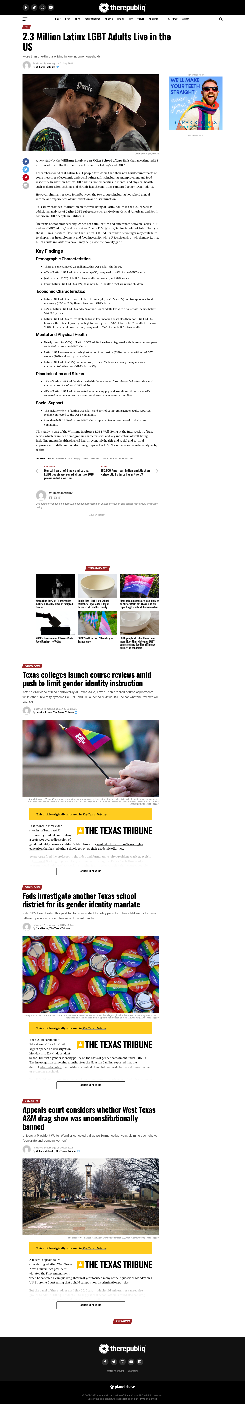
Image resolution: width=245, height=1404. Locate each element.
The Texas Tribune (94, 814)
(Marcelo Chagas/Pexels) (147, 153)
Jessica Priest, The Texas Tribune (55, 712)
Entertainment (92, 19)
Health (120, 19)
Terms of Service (115, 1371)
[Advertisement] (97, 540)
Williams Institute (45, 67)
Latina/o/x (76, 459)
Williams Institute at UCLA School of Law (109, 459)
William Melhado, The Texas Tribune (56, 1151)
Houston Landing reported (108, 1062)
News (67, 19)
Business (153, 19)
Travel (140, 19)
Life (131, 19)
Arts (77, 19)
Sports (109, 19)
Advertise (133, 1371)
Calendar (173, 19)
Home (57, 19)
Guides (185, 19)
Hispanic (62, 459)
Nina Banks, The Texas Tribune (53, 928)
